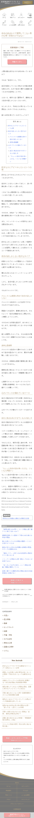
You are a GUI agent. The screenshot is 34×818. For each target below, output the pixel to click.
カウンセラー (25, 786)
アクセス (25, 790)
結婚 (5, 631)
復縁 (5, 623)
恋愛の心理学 (9, 647)
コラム (6, 651)
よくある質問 (25, 795)
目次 (14, 121)
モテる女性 (8, 639)
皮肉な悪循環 (14, 142)
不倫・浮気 (8, 635)
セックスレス (9, 627)
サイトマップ (25, 799)
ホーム (8, 786)
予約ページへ (17, 62)
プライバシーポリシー (17, 804)
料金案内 (8, 790)
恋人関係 (7, 619)
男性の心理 (8, 643)
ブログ (8, 799)
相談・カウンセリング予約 (17, 739)
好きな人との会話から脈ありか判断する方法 (16, 518)
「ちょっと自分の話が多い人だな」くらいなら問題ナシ (18, 158)
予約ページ (8, 795)
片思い (6, 615)
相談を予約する (17, 581)
